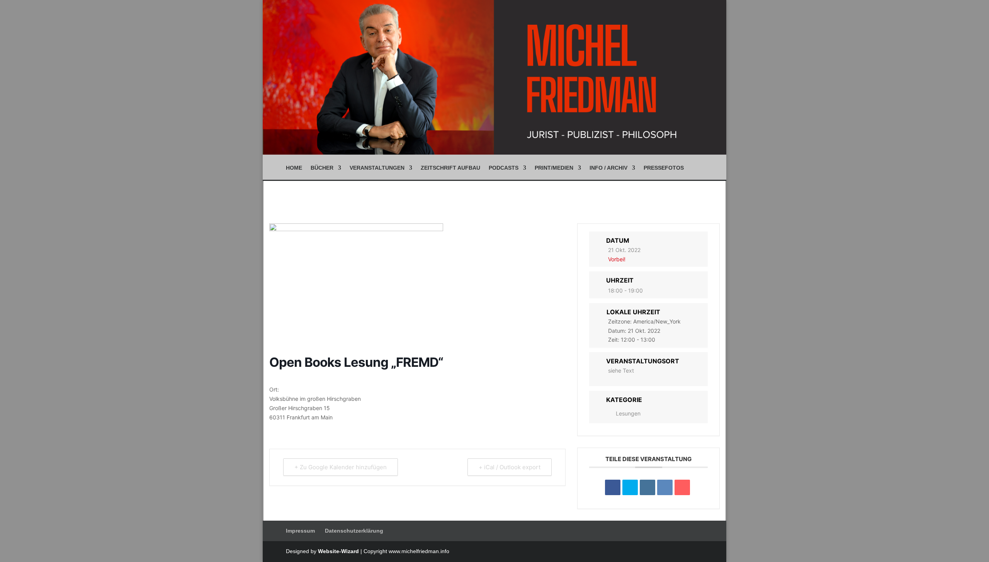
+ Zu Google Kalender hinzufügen (340, 467)
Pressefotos (664, 168)
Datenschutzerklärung (354, 531)
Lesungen (628, 413)
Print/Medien (554, 168)
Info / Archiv (608, 168)
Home (294, 168)
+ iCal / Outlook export (509, 467)
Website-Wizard (338, 551)
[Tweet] (630, 487)
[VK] (665, 487)
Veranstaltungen (377, 168)
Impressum (300, 531)
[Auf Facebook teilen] (612, 487)
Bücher (322, 168)
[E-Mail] (682, 487)
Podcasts (503, 168)
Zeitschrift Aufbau (450, 168)
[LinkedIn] (647, 487)
